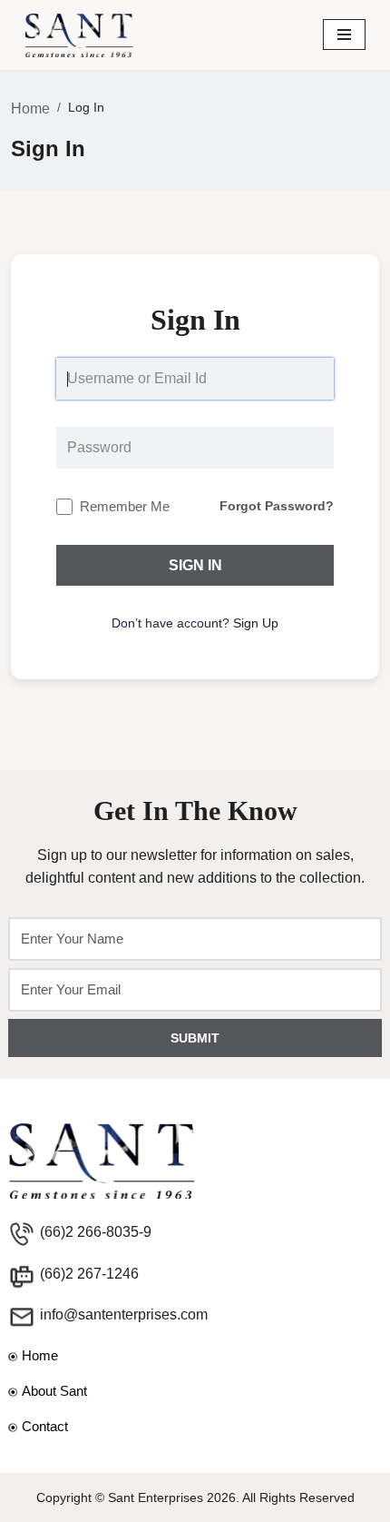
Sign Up (255, 623)
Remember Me (125, 506)
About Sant (54, 1390)
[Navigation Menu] (344, 34)
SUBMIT (195, 1038)
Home (30, 108)
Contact (45, 1426)
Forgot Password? (276, 506)
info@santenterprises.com (124, 1314)
